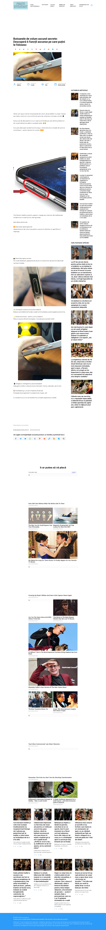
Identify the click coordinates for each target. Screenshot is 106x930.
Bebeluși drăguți (62, 5)
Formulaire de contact (60, 919)
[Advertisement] (53, 25)
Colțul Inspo (52, 5)
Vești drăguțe (73, 5)
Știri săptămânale (34, 5)
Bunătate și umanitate (21, 425)
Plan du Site (48, 919)
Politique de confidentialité (21, 919)
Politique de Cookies (37, 919)
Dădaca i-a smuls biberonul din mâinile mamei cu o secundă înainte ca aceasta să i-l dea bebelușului (42, 877)
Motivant (45, 4)
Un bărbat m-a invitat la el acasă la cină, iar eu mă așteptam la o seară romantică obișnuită (81, 304)
